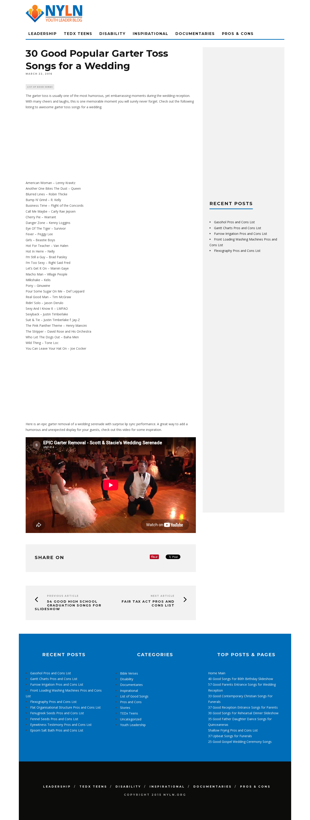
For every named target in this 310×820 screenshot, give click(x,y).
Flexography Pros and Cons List (237, 250)
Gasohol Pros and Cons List (234, 222)
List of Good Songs (40, 87)
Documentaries (195, 34)
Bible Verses (129, 673)
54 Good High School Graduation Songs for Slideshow (68, 605)
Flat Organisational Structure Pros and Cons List (65, 707)
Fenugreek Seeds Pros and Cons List (57, 713)
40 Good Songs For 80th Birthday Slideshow (240, 679)
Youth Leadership (133, 725)
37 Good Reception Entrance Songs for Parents (243, 707)
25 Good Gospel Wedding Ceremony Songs (240, 741)
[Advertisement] (111, 145)
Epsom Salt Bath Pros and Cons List (56, 730)
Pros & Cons (238, 34)
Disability (112, 34)
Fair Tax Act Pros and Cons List (148, 603)
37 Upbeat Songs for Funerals (230, 736)
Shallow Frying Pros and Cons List (233, 730)
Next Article (163, 595)
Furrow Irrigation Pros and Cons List (240, 233)
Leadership (42, 34)
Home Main (216, 673)
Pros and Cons (131, 702)
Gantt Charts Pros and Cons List (237, 228)
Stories (125, 707)
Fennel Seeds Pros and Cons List (54, 719)
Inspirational (150, 34)
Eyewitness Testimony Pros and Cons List (61, 724)
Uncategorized (130, 719)
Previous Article (63, 595)
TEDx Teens (78, 34)
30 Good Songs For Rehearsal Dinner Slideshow (243, 713)
